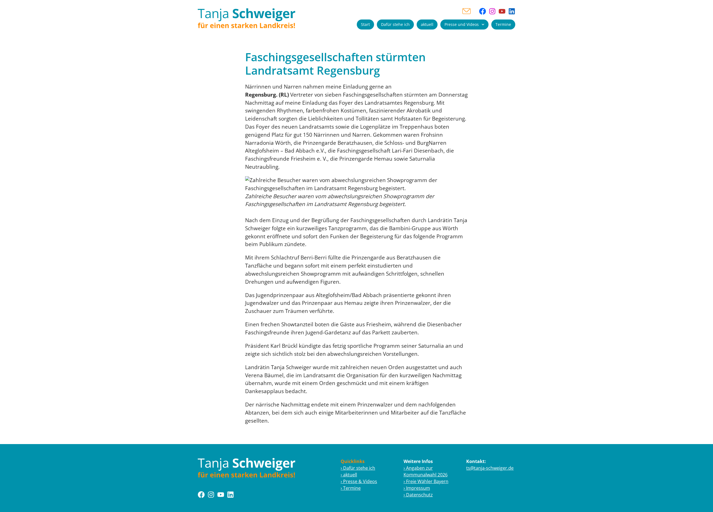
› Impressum (417, 488)
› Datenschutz (418, 495)
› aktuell (349, 475)
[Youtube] (502, 11)
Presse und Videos (462, 24)
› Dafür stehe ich (358, 468)
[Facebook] (482, 11)
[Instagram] (492, 11)
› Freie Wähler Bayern (426, 481)
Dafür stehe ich (395, 24)
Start (365, 24)
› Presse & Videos (359, 481)
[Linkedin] (511, 11)
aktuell (427, 24)
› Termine (351, 488)
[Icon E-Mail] (466, 11)
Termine (503, 24)
